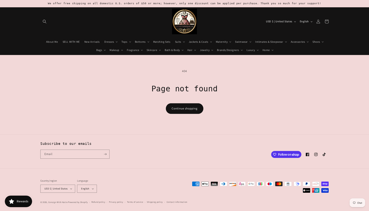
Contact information (177, 202)
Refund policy (98, 202)
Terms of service (135, 202)
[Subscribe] (105, 154)
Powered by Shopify (78, 202)
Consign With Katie (58, 202)
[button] (44, 21)
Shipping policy (155, 202)
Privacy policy (116, 202)
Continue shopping (185, 108)
